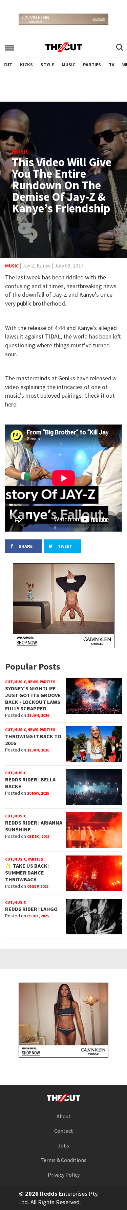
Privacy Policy (64, 1174)
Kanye (44, 265)
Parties (92, 65)
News (32, 681)
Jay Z (28, 265)
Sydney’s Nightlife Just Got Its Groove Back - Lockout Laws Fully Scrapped (33, 698)
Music (68, 65)
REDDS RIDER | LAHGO (31, 908)
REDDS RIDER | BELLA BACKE (30, 783)
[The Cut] (63, 47)
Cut (7, 65)
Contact (63, 1130)
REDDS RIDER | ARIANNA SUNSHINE (33, 826)
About (64, 1116)
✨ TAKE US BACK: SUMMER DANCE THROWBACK (27, 872)
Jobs (63, 1145)
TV (111, 65)
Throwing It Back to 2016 (33, 739)
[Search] (119, 48)
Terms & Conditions (63, 1160)
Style (47, 65)
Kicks (26, 65)
